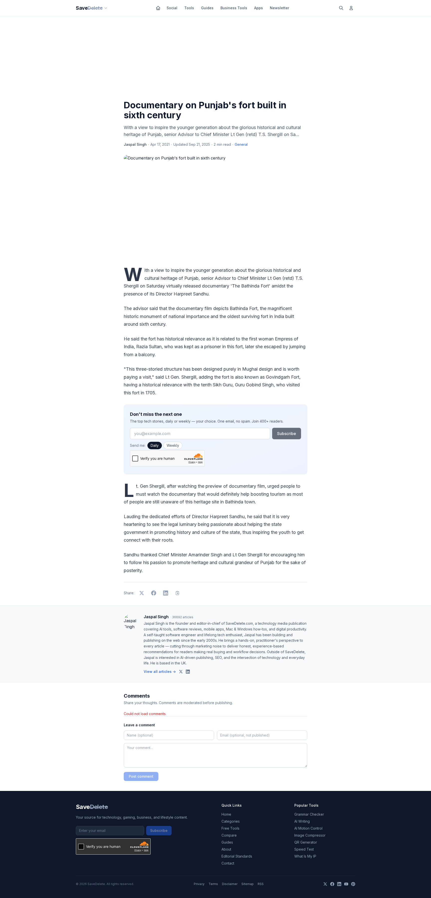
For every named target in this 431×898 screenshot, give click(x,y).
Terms (213, 884)
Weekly (173, 445)
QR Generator (305, 842)
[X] (325, 884)
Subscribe (286, 433)
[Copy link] (177, 593)
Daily (155, 445)
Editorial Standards (236, 856)
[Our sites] (105, 8)
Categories (230, 821)
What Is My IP (305, 856)
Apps (258, 8)
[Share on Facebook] (153, 593)
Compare (229, 835)
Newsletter (279, 8)
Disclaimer (229, 884)
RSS (261, 884)
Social (172, 8)
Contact (227, 863)
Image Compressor (309, 835)
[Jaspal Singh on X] (181, 672)
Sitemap (247, 884)
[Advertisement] (215, 59)
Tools (189, 8)
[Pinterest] (353, 884)
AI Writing (302, 821)
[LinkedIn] (339, 884)
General (241, 144)
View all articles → (160, 671)
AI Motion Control (308, 828)
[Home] (158, 7)
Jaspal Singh (135, 144)
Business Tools (233, 8)
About (226, 849)
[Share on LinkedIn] (165, 593)
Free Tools (230, 828)
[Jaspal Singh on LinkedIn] (188, 672)
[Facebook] (332, 884)
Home (226, 814)
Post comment (141, 776)
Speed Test (304, 849)
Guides (207, 8)
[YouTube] (346, 884)
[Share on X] (141, 593)
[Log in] (351, 8)
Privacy (199, 884)
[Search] (341, 8)
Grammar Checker (309, 814)
